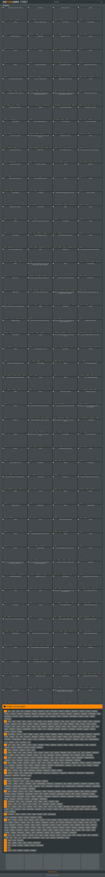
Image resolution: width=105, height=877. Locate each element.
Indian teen (39, 770)
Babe (69, 726)
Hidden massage (96, 762)
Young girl (26, 850)
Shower (93, 819)
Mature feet (63, 796)
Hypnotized (37, 765)
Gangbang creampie (89, 757)
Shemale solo (12, 824)
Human (65, 48)
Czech (25, 734)
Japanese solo (47, 772)
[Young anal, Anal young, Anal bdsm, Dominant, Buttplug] (90, 255)
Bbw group (91, 332)
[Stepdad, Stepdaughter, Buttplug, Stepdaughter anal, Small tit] (40, 284)
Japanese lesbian (38, 772)
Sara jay (59, 819)
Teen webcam (91, 417)
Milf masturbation (61, 417)
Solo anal (49, 827)
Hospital (30, 765)
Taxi (36, 835)
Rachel (6, 817)
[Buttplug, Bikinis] (40, 42)
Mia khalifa (58, 791)
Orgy (30, 804)
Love (97, 783)
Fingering (11, 755)
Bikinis (35, 48)
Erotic (33, 750)
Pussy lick (49, 809)
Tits (11, 837)
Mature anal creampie (67, 105)
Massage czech (85, 793)
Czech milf (75, 739)
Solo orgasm (81, 827)
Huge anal (36, 304)
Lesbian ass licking (16, 786)
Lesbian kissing (49, 786)
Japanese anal (8, 778)
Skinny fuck (56, 133)
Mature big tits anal (57, 105)
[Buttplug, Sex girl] (65, 255)
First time (57, 752)
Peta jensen (17, 809)
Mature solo (50, 791)
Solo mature (65, 824)
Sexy (73, 830)
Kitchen (22, 781)
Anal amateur (31, 332)
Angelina (92, 716)
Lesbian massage (41, 783)
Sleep (26, 819)
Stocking (59, 824)
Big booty (58, 726)
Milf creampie (47, 796)
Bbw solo (40, 721)
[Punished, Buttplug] (15, 198)
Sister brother (68, 822)
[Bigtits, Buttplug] (15, 298)
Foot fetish (58, 755)
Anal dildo (7, 713)
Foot (83, 752)
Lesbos (65, 147)
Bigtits (5, 304)
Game (13, 760)
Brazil (34, 729)
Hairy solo (33, 762)
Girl (56, 760)
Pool (44, 809)
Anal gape (70, 332)
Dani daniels (41, 744)
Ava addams (27, 711)
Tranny (58, 835)
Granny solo (39, 757)
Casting (36, 734)
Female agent (50, 755)
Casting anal (7, 739)
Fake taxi (30, 752)
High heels (89, 765)
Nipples (40, 801)
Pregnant (14, 806)
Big (19, 724)
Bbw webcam (31, 33)
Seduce (75, 822)
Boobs (88, 724)
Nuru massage (29, 801)
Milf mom (27, 798)
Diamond (31, 190)
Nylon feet (51, 801)
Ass (22, 711)
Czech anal (31, 105)
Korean (9, 781)
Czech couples (81, 734)
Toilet (74, 835)
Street (93, 830)
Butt (97, 726)
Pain (72, 806)
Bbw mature (64, 729)
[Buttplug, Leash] (90, 170)
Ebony (9, 750)
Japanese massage (28, 772)
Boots (23, 726)
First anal (88, 752)
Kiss (32, 781)
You (43, 360)
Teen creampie (36, 837)
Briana (55, 232)
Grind (46, 360)
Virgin (9, 842)
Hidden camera (75, 762)
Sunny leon (21, 827)
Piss (24, 806)
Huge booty (18, 105)
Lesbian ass (88, 786)
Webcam (14, 845)
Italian (25, 770)
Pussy (45, 806)
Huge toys (46, 304)
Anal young (87, 261)
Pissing (40, 806)
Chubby (41, 734)
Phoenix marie (30, 809)
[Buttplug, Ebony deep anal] (15, 42)
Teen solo (52, 835)
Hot (6, 765)
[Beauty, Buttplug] (15, 341)
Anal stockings (56, 332)
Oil (39, 804)
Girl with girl (43, 332)
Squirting (81, 33)
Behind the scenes (27, 729)
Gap (10, 431)
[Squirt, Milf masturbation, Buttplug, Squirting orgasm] (65, 412)
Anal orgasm (65, 716)
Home (25, 765)
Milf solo (77, 791)
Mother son (52, 793)
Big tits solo (14, 724)
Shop (83, 830)
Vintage (14, 842)
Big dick (33, 726)
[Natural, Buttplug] (65, 28)
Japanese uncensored (17, 778)
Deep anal (31, 147)
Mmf (73, 793)
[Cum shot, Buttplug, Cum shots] (65, 156)
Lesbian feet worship (71, 786)
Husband (26, 767)
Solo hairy (74, 827)
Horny (79, 765)
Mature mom (20, 798)
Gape (30, 19)
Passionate (12, 811)
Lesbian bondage (22, 788)
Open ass (65, 247)
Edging (20, 90)
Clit (86, 739)
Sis (56, 822)
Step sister (17, 822)
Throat (55, 62)
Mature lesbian (60, 793)
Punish (6, 811)
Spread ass (67, 289)
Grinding (34, 360)
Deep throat (39, 747)
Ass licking (62, 713)
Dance (47, 744)
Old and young (45, 804)
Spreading (56, 289)
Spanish (50, 830)
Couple (54, 736)
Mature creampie (29, 793)
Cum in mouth (76, 736)
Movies (27, 796)
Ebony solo (15, 750)
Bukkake (24, 724)
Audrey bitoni (26, 713)
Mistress (92, 793)
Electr (18, 176)
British (28, 726)
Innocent (59, 770)
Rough (29, 814)
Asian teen (15, 716)
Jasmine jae (23, 775)
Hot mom (49, 762)
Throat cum (41, 147)
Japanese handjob (89, 772)
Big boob (19, 729)
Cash (17, 742)
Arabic (59, 716)
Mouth (55, 247)
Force (35, 752)
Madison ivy (40, 796)
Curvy (83, 736)
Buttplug (5, 19)
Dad (9, 744)
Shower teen (93, 824)
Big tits (67, 721)
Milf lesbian (78, 796)
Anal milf (81, 716)
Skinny (48, 819)
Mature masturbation (93, 796)
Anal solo (81, 446)
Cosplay (81, 739)
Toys (47, 837)
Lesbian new (61, 19)
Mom (9, 791)
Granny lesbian (80, 757)
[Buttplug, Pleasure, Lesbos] (65, 142)
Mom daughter (38, 275)
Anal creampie (54, 711)
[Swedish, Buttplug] (15, 127)
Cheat (94, 736)
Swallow (82, 819)
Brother (30, 724)
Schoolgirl (13, 832)
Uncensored (20, 840)
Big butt (19, 731)
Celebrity (12, 736)
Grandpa (61, 757)
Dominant (98, 261)
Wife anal (6, 261)
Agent (99, 713)
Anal (9, 711)
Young (9, 850)
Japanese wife (63, 772)
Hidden (20, 762)
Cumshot (48, 736)
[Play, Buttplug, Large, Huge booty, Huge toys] (15, 99)
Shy (95, 822)
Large (13, 105)
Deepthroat (53, 744)
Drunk (29, 744)
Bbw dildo (93, 729)
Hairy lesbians (19, 767)
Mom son (21, 791)
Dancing (33, 747)
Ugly (14, 840)
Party (35, 806)
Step (98, 819)
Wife (9, 845)
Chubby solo (96, 734)
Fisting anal (85, 161)
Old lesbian (59, 804)
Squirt (55, 417)
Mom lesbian (7, 796)
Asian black (34, 713)
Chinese (74, 734)
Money (64, 791)
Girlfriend (33, 760)
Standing (88, 827)
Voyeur (19, 842)
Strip (83, 824)
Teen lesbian (94, 835)
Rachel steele (10, 814)
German (33, 757)
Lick (65, 783)
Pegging (60, 806)
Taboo (18, 835)
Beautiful (56, 724)
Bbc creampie (72, 729)
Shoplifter (31, 819)
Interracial (15, 770)
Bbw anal (73, 721)
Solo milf (61, 822)
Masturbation (20, 793)
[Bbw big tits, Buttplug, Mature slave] (40, 127)
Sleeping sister (45, 822)
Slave (6, 824)
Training (95, 161)
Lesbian (9, 783)
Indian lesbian (46, 770)
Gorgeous (31, 375)
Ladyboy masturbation (13, 119)
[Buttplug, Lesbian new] (65, 14)
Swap (28, 822)
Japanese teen (71, 772)
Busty (13, 726)
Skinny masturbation (12, 161)
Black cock (13, 731)
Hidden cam (56, 762)
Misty (85, 105)
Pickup (89, 806)
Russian (17, 814)
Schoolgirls (31, 431)
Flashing (35, 755)
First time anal (65, 755)
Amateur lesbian (42, 713)
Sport (33, 832)
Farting (30, 232)
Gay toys (94, 105)
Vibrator (29, 842)
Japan (21, 772)
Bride (80, 726)
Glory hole (27, 760)
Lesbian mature (80, 786)
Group (52, 757)
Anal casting (55, 713)
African (49, 713)
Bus (34, 721)
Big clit (6, 729)
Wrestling (20, 845)
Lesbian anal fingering (58, 204)
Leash (85, 176)
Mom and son (37, 791)
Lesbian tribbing (96, 786)
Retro (45, 814)
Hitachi (5, 247)
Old (19, 804)
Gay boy (61, 760)
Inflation (85, 76)
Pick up (81, 809)
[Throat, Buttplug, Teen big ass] (65, 56)
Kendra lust (16, 781)
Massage (14, 791)
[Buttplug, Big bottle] (90, 270)
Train (15, 837)
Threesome (24, 835)
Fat (79, 752)
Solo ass (6, 827)
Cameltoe (11, 742)
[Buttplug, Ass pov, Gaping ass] (90, 113)
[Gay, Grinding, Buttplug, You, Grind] (40, 355)
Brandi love (57, 721)
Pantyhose (29, 806)
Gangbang (20, 757)
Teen (9, 835)
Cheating (60, 734)
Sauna (72, 824)
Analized (42, 33)
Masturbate (12, 798)
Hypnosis (44, 765)
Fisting (80, 161)
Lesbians (21, 783)
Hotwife (10, 261)
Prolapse (55, 809)
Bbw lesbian (7, 726)
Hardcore (82, 762)
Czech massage (11, 734)
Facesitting (63, 752)
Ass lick (86, 716)
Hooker (6, 767)
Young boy (20, 850)
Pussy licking (66, 806)
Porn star (75, 809)
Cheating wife (34, 736)
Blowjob (85, 721)
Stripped (19, 389)
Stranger (12, 830)
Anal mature (67, 431)
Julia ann (16, 772)
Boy (61, 724)
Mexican (84, 796)
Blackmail (50, 721)
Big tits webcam (43, 431)
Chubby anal (61, 739)
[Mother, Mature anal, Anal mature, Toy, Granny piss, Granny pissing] (65, 426)
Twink (84, 835)
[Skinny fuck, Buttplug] (65, 127)
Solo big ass (65, 832)
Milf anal (67, 793)
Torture (24, 837)
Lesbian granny (32, 788)
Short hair (55, 827)
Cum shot (56, 161)
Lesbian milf (57, 786)
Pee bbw (68, 90)
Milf (26, 791)
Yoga (14, 850)
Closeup (65, 736)
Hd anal (49, 767)
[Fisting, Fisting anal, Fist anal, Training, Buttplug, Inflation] (90, 156)
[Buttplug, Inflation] (40, 156)
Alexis (47, 716)
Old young (53, 804)
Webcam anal (85, 417)
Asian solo (82, 711)
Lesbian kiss (36, 786)
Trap (5, 389)
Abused (21, 716)
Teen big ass (65, 62)
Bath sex (19, 375)
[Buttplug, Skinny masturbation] (15, 156)
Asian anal (67, 711)
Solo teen (53, 824)
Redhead (20, 817)
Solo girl (6, 830)
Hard (62, 762)
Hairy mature (11, 765)
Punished (6, 204)
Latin (63, 786)
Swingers (37, 822)
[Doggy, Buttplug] (65, 312)
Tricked (6, 837)
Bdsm (24, 721)
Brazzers (29, 721)
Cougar (29, 739)
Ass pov (85, 119)
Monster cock (55, 796)
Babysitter (74, 726)
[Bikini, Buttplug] (40, 198)
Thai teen (53, 837)
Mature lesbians (43, 798)
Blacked (79, 721)
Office (15, 804)
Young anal (81, 261)
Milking (6, 798)
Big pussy (86, 729)
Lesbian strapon (58, 783)
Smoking (52, 822)
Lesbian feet (28, 783)
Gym (57, 757)
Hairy (9, 762)
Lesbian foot (91, 783)
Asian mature (28, 716)
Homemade (26, 762)
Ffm (51, 752)
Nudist (45, 801)
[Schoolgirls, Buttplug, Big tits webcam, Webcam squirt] (40, 426)
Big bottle (86, 275)
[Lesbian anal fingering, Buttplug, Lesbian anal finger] (65, 198)
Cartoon (59, 736)
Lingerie (69, 783)
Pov (9, 806)
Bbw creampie (86, 726)
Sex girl (60, 261)
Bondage (36, 724)
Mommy (13, 793)
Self (32, 822)
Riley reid (26, 817)
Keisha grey (37, 781)
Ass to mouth (7, 718)
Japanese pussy (55, 772)
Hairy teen (89, 762)
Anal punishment (18, 19)
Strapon (71, 819)
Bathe (24, 375)
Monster (33, 796)
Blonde (64, 726)
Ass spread (62, 289)
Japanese (10, 772)
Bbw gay (85, 332)
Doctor (34, 744)
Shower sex (10, 375)
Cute (70, 736)
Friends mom (95, 752)
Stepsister (81, 822)
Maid (82, 791)
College (24, 739)
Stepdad (30, 289)
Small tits (27, 827)
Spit (43, 827)
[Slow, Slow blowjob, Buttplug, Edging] (15, 85)
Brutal (18, 726)
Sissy (88, 819)
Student (93, 827)
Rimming (39, 814)
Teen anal (31, 835)
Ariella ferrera (74, 711)
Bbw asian (57, 729)
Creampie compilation (51, 739)
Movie (36, 793)
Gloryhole (46, 757)
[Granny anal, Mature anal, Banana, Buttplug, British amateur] (15, 312)
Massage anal (70, 796)
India (20, 770)
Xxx (9, 847)
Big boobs (7, 724)
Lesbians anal (39, 232)
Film (44, 755)
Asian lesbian (35, 716)
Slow (5, 90)
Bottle (9, 721)
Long (43, 786)
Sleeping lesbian (45, 824)
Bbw (14, 721)
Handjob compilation (59, 765)
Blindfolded (12, 729)
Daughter (24, 744)
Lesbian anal (76, 783)
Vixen (25, 842)
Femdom (40, 752)
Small (87, 822)
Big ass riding (41, 190)
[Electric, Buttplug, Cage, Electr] (15, 170)
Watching (33, 845)
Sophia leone (13, 827)
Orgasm (9, 804)
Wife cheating (39, 845)
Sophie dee (26, 824)
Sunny (5, 147)
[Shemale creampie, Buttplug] (40, 71)
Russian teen (33, 817)
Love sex (30, 218)
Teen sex (30, 304)
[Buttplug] (90, 14)
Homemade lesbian (46, 105)
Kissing (27, 781)
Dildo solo (27, 747)
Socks (87, 824)
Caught (6, 736)
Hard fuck (96, 765)
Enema (28, 750)
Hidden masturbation (35, 767)
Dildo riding (93, 744)
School (77, 819)
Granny (9, 757)
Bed (44, 729)
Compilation (53, 734)
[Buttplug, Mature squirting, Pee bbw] (65, 85)
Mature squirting (62, 90)
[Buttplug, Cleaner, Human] (65, 42)
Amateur (34, 711)
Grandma (68, 757)
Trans (41, 835)
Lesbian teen (83, 783)
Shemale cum (19, 830)
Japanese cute (8, 775)
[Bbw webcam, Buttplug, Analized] (40, 28)
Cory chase (27, 736)
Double (65, 744)
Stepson (38, 824)
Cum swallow (23, 742)
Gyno (73, 757)
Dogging (71, 744)
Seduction (47, 832)
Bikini (30, 204)
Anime (47, 711)
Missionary (7, 793)
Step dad (56, 830)
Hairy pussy (50, 765)
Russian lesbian (13, 817)
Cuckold (47, 734)
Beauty (5, 346)
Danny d (59, 744)
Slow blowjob (10, 90)
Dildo (19, 744)
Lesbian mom (31, 275)
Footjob (46, 752)
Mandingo (94, 791)
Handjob (14, 762)
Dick (80, 360)
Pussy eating (38, 809)
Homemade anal (38, 105)
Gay (30, 360)
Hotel (44, 762)
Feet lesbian (77, 755)
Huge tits (12, 767)
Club (29, 742)
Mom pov (46, 793)
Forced (14, 752)
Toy (71, 431)
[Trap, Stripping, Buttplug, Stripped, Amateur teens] (15, 383)
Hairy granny (68, 765)
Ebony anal (22, 750)
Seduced (26, 830)
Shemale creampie (32, 76)
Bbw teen (7, 731)
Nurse (22, 801)
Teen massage (60, 837)
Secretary (32, 830)
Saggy (32, 824)
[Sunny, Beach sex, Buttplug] (15, 142)
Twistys (67, 837)
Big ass (19, 721)
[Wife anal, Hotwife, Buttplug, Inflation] (15, 255)
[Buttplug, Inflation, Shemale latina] (90, 71)
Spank (39, 827)
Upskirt (9, 840)
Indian (9, 770)
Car (17, 736)
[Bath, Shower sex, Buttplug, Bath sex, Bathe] (15, 369)
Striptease (77, 824)
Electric (5, 176)
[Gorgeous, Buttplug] (40, 369)
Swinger (10, 822)
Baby (65, 724)
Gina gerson (45, 760)
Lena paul (25, 786)
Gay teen (39, 760)
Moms (14, 796)
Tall (19, 837)
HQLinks (11, 2)
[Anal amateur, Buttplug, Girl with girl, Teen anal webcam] (40, 326)
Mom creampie (21, 796)
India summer (31, 770)
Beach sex (10, 147)
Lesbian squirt (8, 786)
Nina (57, 801)
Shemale (14, 819)
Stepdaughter (36, 289)
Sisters (61, 830)
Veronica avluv (37, 842)
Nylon (17, 801)
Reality (39, 817)
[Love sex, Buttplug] (40, 213)
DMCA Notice (56, 875)
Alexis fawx (94, 711)
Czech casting (67, 734)
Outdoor (34, 804)
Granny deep (19, 760)
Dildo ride (7, 747)
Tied (89, 835)
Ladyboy (15, 783)
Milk (40, 793)
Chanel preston (42, 739)
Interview (53, 770)
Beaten (46, 147)
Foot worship (89, 755)
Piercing (77, 806)
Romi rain (23, 814)
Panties (50, 806)
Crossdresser (89, 734)
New (35, 801)
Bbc (45, 721)
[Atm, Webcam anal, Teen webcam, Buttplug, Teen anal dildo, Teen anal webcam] (90, 412)
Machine (78, 793)
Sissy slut (89, 105)
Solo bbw (28, 832)
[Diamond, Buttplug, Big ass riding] (40, 184)
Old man (24, 804)
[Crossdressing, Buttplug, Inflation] (65, 113)
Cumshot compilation (94, 739)
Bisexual (94, 724)
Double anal (19, 747)
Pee (55, 806)
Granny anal (6, 318)
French (69, 752)
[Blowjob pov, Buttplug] (90, 198)
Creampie (30, 734)
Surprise (68, 827)
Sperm (88, 830)
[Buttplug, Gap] (15, 426)
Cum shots (66, 161)
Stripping (9, 389)
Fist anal (90, 161)
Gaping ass (91, 119)
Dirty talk (13, 747)
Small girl (78, 830)
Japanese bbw (16, 775)
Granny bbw (7, 760)
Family (9, 752)
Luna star (15, 788)
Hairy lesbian (19, 765)
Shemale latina (91, 76)
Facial (17, 755)
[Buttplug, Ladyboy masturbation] (15, 113)
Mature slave (42, 133)
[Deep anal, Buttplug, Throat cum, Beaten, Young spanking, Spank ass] (40, 142)
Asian (18, 711)
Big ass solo (96, 721)
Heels (74, 765)
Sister (9, 819)
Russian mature (52, 814)
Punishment (94, 809)
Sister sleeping (73, 832)
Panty (24, 809)
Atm (80, 417)
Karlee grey (45, 781)
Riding (34, 814)
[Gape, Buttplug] (40, 14)
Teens (69, 835)
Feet (19, 752)
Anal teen (13, 713)
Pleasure (60, 147)
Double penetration (79, 744)
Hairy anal (67, 762)
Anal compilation (73, 716)
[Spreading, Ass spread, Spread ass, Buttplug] (65, 284)
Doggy (55, 318)
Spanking (54, 819)
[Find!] (101, 1)
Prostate (83, 806)
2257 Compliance (50, 875)
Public (19, 806)
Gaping (52, 760)
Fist (40, 755)
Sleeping (20, 819)
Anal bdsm (93, 261)
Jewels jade (45, 275)
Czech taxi (19, 734)
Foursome (22, 755)
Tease (43, 837)
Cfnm (21, 736)
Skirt (52, 832)
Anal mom (20, 713)
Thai (13, 835)
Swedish (5, 133)
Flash (83, 755)
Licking (30, 786)
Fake (6, 755)
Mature (30, 791)
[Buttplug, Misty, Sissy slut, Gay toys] (90, 99)
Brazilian (39, 729)
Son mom (33, 827)
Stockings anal (63, 332)
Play (5, 105)
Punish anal (11, 19)
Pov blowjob (68, 809)
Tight (29, 837)
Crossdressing (56, 119)
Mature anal (12, 318)
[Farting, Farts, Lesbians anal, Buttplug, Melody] (40, 227)
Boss (39, 726)
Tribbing (79, 835)
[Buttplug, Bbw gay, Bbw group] (90, 326)
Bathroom (44, 726)
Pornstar (6, 809)
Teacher (46, 835)
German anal (77, 760)
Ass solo (88, 711)
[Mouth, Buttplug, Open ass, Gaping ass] (65, 241)
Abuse (42, 716)
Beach (90, 721)
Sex (91, 822)
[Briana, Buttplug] (65, 227)
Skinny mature (20, 832)
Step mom (43, 819)
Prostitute (87, 809)
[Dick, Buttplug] (90, 355)
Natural (55, 33)
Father (74, 752)
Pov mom (62, 809)
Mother (55, 431)
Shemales (39, 830)
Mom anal (88, 791)
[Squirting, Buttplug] (90, 28)
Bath (5, 375)
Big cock (50, 724)
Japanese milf (26, 778)
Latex (34, 783)
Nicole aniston (11, 801)
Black (62, 721)
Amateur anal (76, 713)
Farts (34, 232)
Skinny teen (62, 827)
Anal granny (53, 716)
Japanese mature (80, 772)
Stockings (66, 819)
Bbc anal (83, 724)
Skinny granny (39, 832)
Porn (12, 809)
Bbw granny (50, 729)
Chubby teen (68, 739)
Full (71, 755)
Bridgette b (71, 724)
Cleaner (60, 48)
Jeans (29, 775)
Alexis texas (41, 711)
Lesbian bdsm (8, 788)
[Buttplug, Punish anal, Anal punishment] (15, 14)
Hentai (39, 762)
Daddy (13, 744)
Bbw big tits (31, 133)
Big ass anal (51, 726)
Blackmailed (79, 729)
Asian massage (92, 713)
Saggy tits (67, 830)
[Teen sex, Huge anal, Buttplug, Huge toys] (40, 298)
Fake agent (29, 755)
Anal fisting (69, 713)
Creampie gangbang (16, 739)
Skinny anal (20, 824)
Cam (6, 742)
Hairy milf (43, 767)
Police (94, 806)
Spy (5, 822)
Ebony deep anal (12, 48)
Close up (88, 736)
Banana (17, 318)
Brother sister (43, 724)
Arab (13, 711)
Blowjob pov (81, 204)
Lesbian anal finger (72, 204)
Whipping (26, 845)
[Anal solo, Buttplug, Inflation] (90, 440)
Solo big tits (58, 832)
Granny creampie (69, 760)
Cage (14, 176)
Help (84, 765)
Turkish (63, 835)
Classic (35, 739)
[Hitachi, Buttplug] (15, 241)
